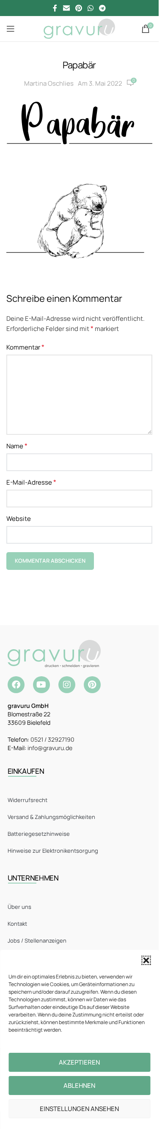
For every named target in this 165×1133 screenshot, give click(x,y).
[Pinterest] (92, 684)
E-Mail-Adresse (31, 482)
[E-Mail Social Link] (66, 8)
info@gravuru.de (50, 748)
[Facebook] (16, 684)
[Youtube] (41, 684)
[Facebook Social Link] (55, 8)
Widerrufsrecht (27, 800)
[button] (146, 960)
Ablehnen (79, 1085)
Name (17, 445)
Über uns (19, 907)
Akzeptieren (79, 1062)
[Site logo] (79, 28)
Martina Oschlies (49, 83)
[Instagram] (66, 684)
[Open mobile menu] (10, 28)
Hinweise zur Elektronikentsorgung (53, 850)
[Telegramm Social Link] (102, 8)
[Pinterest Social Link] (78, 8)
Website (18, 518)
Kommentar (25, 347)
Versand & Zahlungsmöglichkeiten (51, 817)
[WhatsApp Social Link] (90, 8)
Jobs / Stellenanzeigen (37, 940)
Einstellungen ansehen (79, 1108)
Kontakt (17, 923)
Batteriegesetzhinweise (39, 834)
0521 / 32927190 (52, 739)
